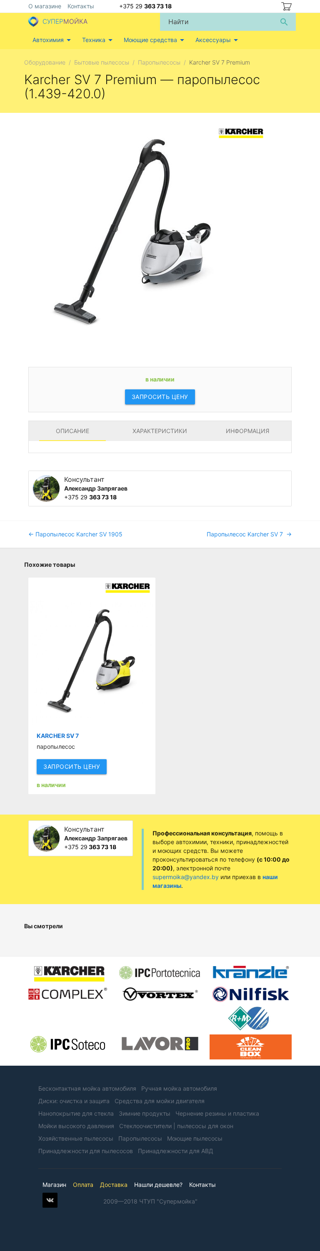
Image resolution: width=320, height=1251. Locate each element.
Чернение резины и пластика (217, 1113)
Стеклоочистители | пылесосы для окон (176, 1125)
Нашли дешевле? (158, 1184)
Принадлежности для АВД (175, 1150)
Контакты (81, 6)
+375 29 (145, 6)
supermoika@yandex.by (185, 876)
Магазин (54, 1184)
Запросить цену (160, 396)
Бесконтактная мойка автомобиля (87, 1088)
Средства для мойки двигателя (160, 1100)
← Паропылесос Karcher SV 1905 (75, 534)
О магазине (44, 6)
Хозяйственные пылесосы (75, 1138)
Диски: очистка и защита (74, 1100)
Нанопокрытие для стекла (76, 1113)
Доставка (114, 1184)
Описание (72, 430)
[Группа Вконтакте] (50, 1205)
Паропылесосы (140, 1138)
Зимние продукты (144, 1113)
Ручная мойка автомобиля (179, 1088)
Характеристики (159, 430)
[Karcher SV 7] (91, 651)
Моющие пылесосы (194, 1138)
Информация (247, 430)
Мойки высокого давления (76, 1125)
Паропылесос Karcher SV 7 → (249, 534)
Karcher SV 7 (58, 736)
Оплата (83, 1184)
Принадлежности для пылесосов (85, 1150)
